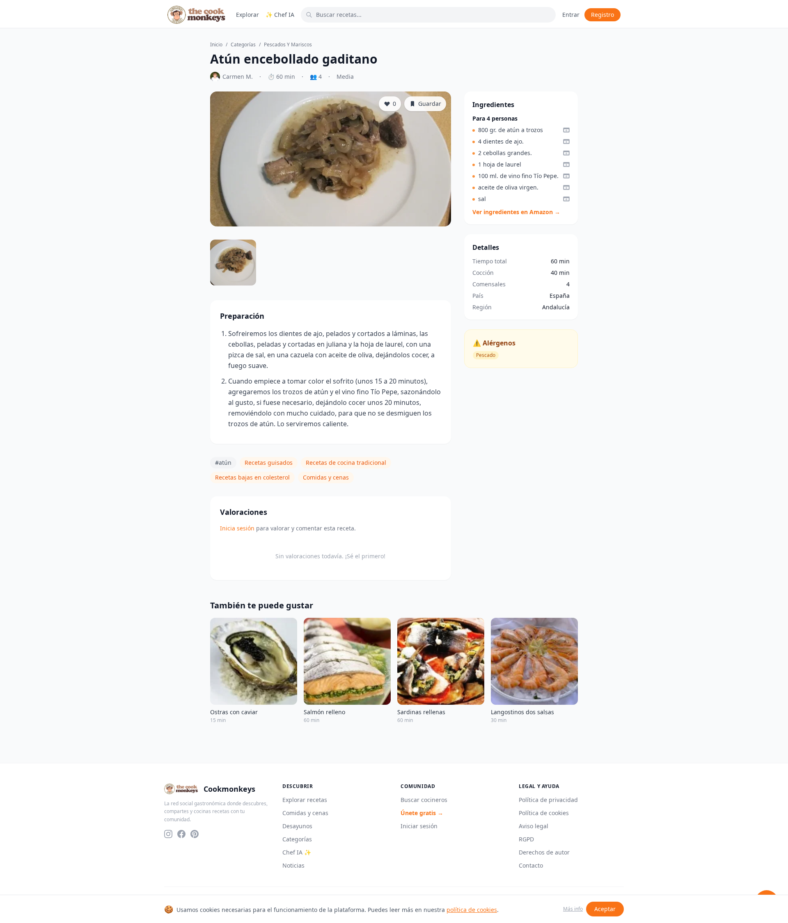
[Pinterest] (194, 834)
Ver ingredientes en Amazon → (516, 212)
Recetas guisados (269, 462)
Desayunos (297, 826)
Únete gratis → (422, 813)
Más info (573, 909)
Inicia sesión (237, 528)
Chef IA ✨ (296, 852)
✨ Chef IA (280, 14)
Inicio (216, 44)
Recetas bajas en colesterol (252, 477)
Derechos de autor (544, 852)
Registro (602, 14)
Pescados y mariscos (288, 44)
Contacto (531, 865)
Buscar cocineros (424, 800)
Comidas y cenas (326, 477)
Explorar (247, 14)
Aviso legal (533, 826)
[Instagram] (168, 834)
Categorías (243, 44)
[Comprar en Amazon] (566, 130)
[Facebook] (181, 834)
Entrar (571, 14)
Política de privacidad (548, 800)
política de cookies (472, 910)
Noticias (293, 865)
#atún (223, 462)
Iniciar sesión (419, 826)
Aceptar (605, 909)
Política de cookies (544, 813)
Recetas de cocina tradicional (346, 462)
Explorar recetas (304, 800)
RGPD (526, 839)
